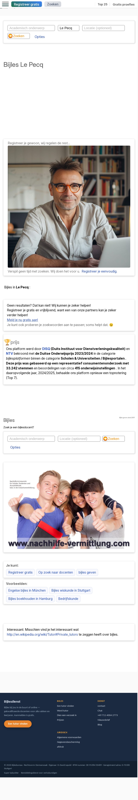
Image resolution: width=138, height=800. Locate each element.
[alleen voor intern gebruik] (1, 681)
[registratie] (69, 266)
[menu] (5, 4)
